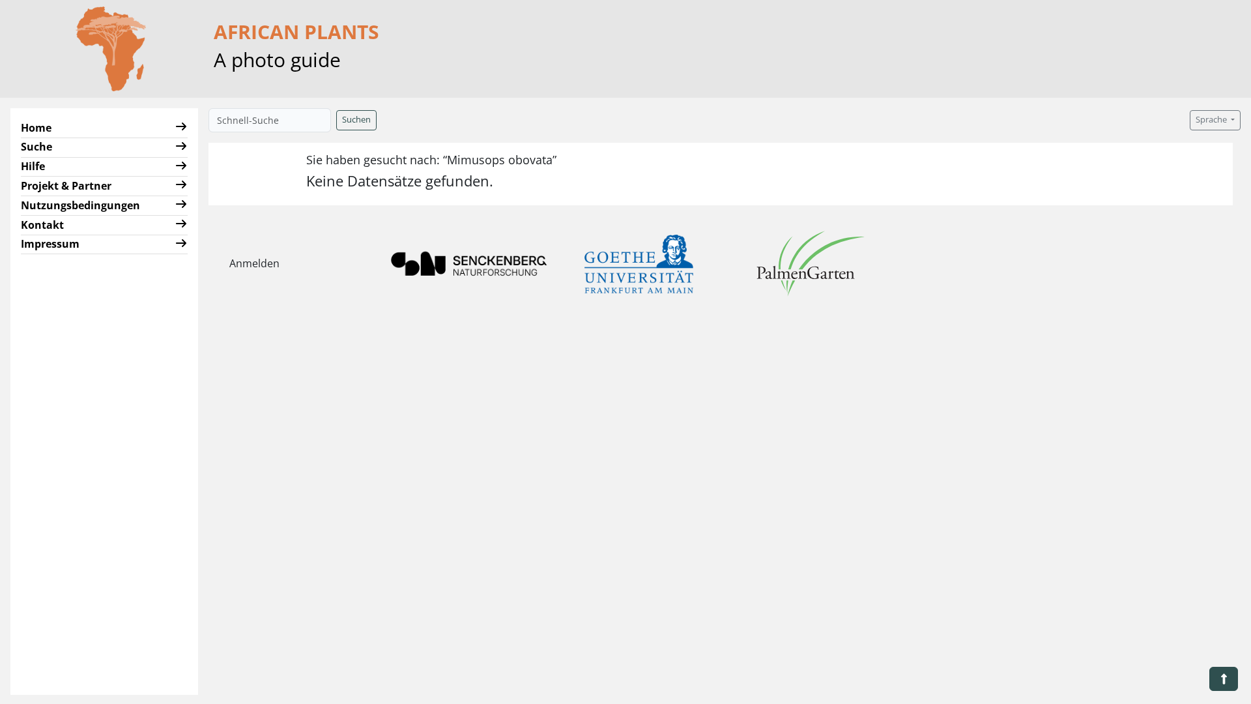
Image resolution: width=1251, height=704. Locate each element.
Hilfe (33, 166)
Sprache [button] (1212, 119)
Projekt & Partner (66, 186)
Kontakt (42, 225)
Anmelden (254, 263)
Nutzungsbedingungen (80, 205)
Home (36, 128)
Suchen (356, 119)
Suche (36, 146)
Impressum (50, 244)
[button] (181, 128)
